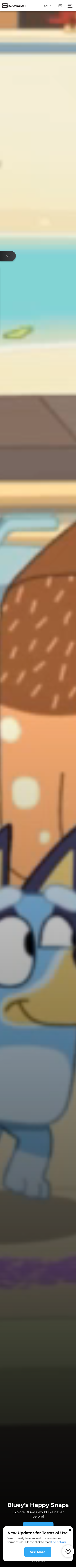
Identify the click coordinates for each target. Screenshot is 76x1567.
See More (37, 1552)
